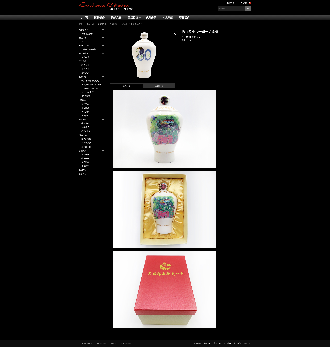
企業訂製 (85, 162)
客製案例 (102, 24)
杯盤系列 (85, 65)
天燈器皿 (83, 61)
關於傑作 (99, 17)
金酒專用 (85, 57)
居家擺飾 (85, 112)
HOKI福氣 (85, 96)
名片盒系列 (86, 143)
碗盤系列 (85, 123)
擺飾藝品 (83, 100)
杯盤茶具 (85, 127)
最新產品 (83, 174)
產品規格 (126, 86)
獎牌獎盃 (85, 115)
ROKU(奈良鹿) (87, 92)
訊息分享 (151, 17)
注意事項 (159, 86)
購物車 (246, 3)
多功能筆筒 (86, 147)
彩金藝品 (85, 104)
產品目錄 (133, 17)
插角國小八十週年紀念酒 (131, 24)
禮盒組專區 (84, 30)
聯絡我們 (184, 17)
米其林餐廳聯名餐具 (90, 81)
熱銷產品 (83, 170)
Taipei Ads (127, 343)
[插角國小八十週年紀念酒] (144, 80)
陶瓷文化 (116, 17)
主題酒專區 (84, 53)
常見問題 (168, 17)
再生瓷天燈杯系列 (89, 49)
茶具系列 (85, 69)
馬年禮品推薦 (87, 34)
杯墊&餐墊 (85, 131)
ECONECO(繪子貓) (89, 88)
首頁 (81, 24)
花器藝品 (85, 108)
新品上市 (83, 38)
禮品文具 (83, 135)
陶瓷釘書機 (86, 139)
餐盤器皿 (83, 119)
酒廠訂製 (113, 24)
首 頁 (84, 17)
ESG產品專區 (85, 45)
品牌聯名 (83, 77)
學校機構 (85, 158)
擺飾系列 (85, 73)
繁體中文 (231, 3)
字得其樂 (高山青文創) (91, 84)
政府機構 (85, 154)
